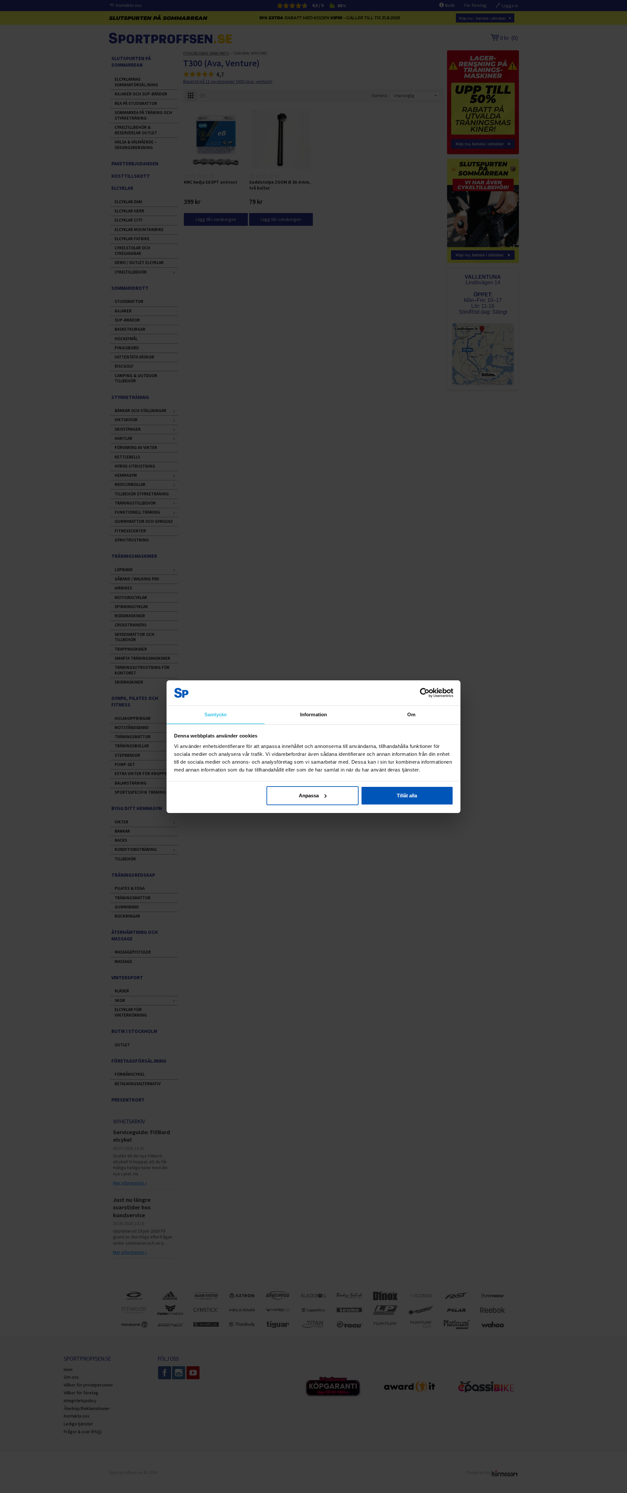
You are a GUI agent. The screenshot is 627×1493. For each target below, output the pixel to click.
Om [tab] (411, 714)
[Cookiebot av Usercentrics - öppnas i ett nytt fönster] (424, 693)
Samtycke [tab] (215, 714)
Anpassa (309, 795)
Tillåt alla (407, 795)
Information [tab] (313, 714)
